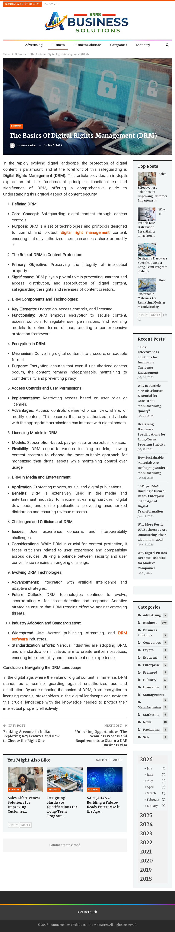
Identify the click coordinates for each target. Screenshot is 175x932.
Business (58, 45)
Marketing (151, 715)
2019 (146, 869)
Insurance (151, 687)
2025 (146, 815)
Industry (149, 680)
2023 (146, 833)
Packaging (151, 730)
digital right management (85, 232)
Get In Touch (51, 4)
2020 (146, 860)
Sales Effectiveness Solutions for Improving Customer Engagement (152, 187)
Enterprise (151, 665)
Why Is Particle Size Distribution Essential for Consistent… (151, 223)
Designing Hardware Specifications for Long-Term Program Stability (151, 434)
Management (154, 695)
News (147, 722)
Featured (150, 672)
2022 (146, 842)
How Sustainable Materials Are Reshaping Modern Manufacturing (151, 294)
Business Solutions (87, 45)
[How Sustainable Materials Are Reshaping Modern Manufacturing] (147, 285)
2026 (146, 759)
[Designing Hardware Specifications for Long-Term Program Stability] (65, 779)
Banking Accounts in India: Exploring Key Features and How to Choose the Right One (31, 736)
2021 (146, 851)
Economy (143, 45)
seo (146, 737)
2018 (146, 878)
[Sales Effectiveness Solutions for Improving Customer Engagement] (25, 779)
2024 (146, 824)
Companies (118, 45)
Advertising (34, 45)
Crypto (148, 650)
